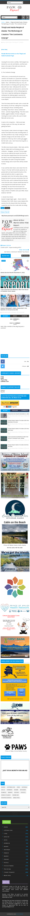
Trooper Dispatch (6, 797)
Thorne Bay (15, 795)
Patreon (3, 390)
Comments (24, 410)
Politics (23, 792)
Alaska (7, 22)
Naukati (10, 792)
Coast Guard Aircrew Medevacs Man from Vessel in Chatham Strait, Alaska (14, 290)
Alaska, (21, 42)
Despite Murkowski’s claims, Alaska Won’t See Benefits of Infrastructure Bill (14, 309)
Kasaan (16, 789)
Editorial (24, 787)
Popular (15, 410)
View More (26, 255)
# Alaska (7, 208)
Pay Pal (2, 392)
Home (2, 22)
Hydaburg (9, 789)
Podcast (16, 792)
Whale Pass (16, 797)
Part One (4, 49)
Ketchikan (23, 789)
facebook (24, 316)
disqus (15, 316)
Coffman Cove (11, 787)
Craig (18, 787)
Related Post (5, 255)
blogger (5, 316)
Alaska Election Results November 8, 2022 (13, 272)
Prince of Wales (6, 795)
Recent (5, 410)
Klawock (3, 792)
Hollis (3, 789)
